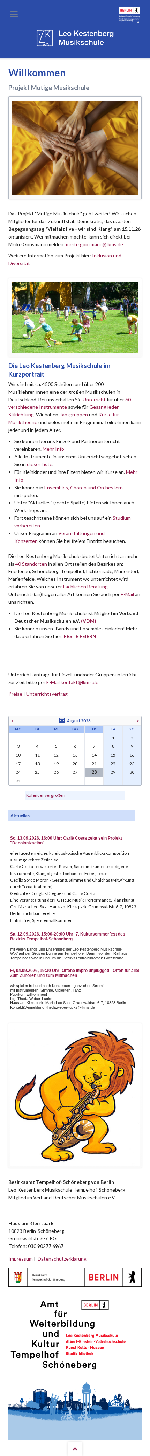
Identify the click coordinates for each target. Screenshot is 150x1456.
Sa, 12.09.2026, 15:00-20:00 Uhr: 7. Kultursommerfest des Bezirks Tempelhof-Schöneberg (67, 936)
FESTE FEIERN (80, 636)
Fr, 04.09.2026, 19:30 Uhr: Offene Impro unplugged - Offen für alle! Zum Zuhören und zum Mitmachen (75, 973)
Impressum (20, 1259)
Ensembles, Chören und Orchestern (83, 487)
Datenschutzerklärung (62, 1259)
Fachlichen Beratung (85, 586)
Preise (15, 694)
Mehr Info (53, 449)
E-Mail (127, 594)
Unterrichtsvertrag (47, 694)
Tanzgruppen (74, 415)
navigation (14, 14)
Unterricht (94, 399)
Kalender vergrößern (46, 795)
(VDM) (88, 621)
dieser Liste (39, 464)
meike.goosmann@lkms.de (94, 244)
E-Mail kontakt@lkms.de (71, 682)
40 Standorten (31, 564)
